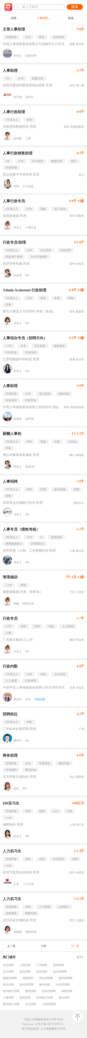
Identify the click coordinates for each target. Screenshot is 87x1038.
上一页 (11, 946)
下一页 (75, 946)
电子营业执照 (30, 1028)
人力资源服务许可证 (52, 1028)
